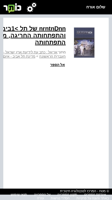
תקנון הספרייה (67, 194)
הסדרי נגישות (60, 198)
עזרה (40, 198)
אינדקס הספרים (95, 194)
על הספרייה (42, 194)
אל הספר (57, 65)
